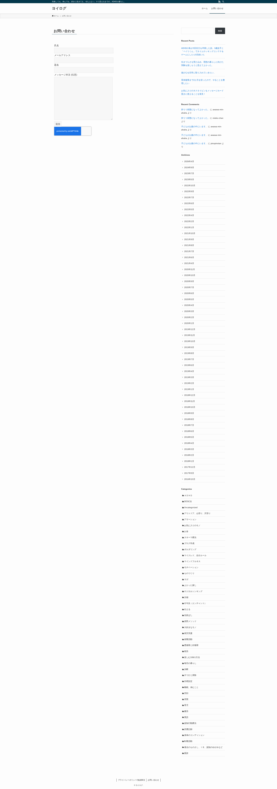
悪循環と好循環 (191, 645)
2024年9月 (189, 167)
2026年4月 (189, 161)
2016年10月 (189, 479)
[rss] (219, 1)
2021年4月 (189, 263)
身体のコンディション (194, 735)
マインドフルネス (192, 561)
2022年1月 (189, 227)
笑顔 (186, 693)
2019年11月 (189, 335)
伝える (187, 609)
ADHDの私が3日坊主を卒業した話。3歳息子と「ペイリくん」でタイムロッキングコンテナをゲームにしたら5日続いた (202, 51)
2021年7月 (189, 251)
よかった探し (190, 585)
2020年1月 (189, 323)
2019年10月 (189, 341)
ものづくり (189, 573)
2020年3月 (189, 311)
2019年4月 (189, 371)
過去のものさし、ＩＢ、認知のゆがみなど (203, 747)
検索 (220, 31)
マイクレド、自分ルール (195, 555)
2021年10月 (189, 233)
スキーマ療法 (190, 537)
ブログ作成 (189, 543)
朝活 (186, 651)
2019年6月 (189, 365)
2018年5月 (189, 437)
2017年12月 (189, 467)
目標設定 (188, 681)
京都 (186, 597)
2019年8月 (189, 353)
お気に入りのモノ (192, 525)
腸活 (186, 711)
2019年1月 (189, 389)
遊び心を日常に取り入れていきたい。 (198, 72)
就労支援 (188, 633)
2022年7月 (189, 197)
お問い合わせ (153, 780)
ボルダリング (190, 549)
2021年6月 (189, 257)
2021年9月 (189, 239)
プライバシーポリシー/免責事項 (131, 780)
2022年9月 (189, 191)
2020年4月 (189, 305)
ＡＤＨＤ (188, 495)
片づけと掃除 (190, 675)
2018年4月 (189, 443)
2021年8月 (189, 245)
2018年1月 (189, 461)
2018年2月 (189, 455)
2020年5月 (189, 299)
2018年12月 (189, 395)
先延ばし (188, 615)
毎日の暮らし (190, 663)
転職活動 (188, 741)
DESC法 (188, 501)
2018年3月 (189, 449)
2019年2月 (189, 383)
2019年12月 (189, 329)
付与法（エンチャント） (195, 603)
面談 (186, 753)
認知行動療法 (190, 723)
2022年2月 (189, 221)
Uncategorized (191, 507)
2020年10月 (189, 275)
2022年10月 (189, 185)
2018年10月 (189, 407)
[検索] (223, 1)
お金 (186, 531)
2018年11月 (189, 401)
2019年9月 (189, 347)
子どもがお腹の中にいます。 (194, 126)
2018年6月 (189, 431)
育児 (186, 705)
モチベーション (191, 567)
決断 (186, 669)
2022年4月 (189, 215)
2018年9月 (189, 413)
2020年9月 (189, 281)
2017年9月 (189, 473)
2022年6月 (189, 203)
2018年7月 (189, 425)
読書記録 (188, 729)
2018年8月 (189, 419)
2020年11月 (189, 269)
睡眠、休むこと (191, 687)
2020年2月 (189, 317)
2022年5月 (189, 209)
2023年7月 (189, 173)
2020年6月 (189, 293)
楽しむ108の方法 (192, 657)
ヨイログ (59, 8)
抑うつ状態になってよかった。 (195, 109)
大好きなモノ (190, 627)
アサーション (190, 519)
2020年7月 (189, 287)
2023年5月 (189, 179)
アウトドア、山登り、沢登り (197, 513)
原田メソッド (190, 621)
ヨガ (186, 579)
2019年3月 (189, 377)
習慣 (186, 699)
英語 (186, 717)
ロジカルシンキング (193, 591)
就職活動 (188, 639)
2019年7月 (189, 359)
